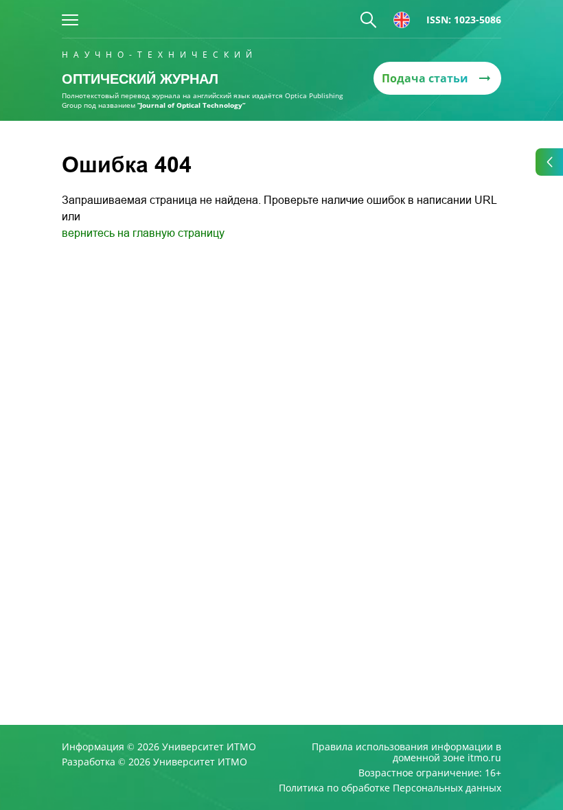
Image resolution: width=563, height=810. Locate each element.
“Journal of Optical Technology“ (191, 105)
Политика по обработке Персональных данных (390, 788)
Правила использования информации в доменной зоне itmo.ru (406, 752)
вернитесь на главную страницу (143, 233)
